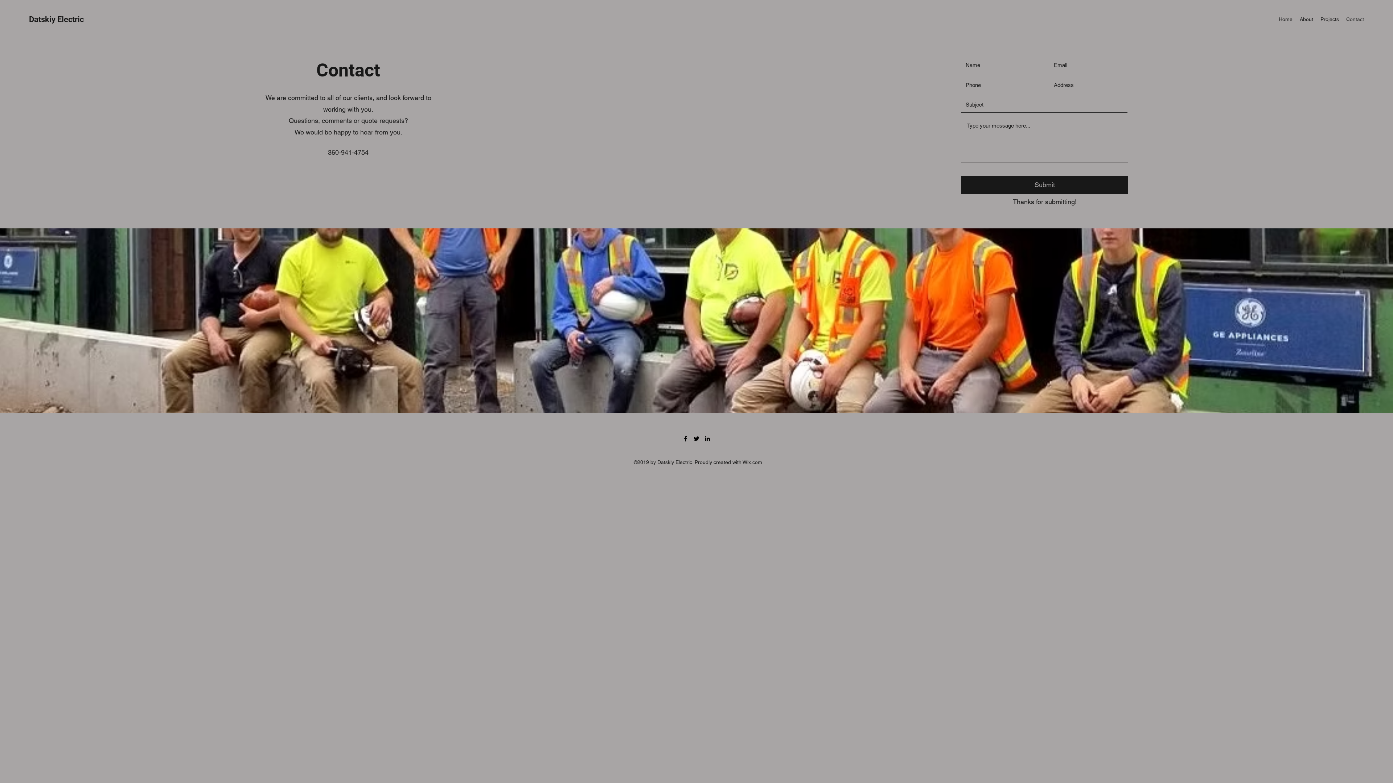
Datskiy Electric (56, 19)
